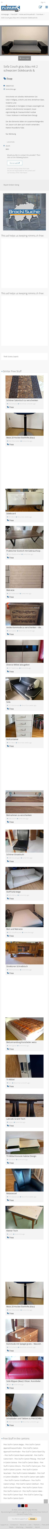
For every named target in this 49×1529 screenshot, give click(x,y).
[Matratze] (24, 576)
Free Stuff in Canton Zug (33, 1495)
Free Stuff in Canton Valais (32, 1491)
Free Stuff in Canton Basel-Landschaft (19, 1455)
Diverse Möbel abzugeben (18, 664)
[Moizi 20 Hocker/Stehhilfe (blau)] (24, 424)
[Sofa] (24, 688)
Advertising (19, 1527)
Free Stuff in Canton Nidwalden (24, 1473)
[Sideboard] (24, 500)
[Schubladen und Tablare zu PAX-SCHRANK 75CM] (24, 1405)
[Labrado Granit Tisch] (24, 1105)
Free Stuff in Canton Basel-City (33, 1451)
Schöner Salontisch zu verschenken (22, 400)
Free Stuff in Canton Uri (12, 1491)
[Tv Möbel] (24, 1066)
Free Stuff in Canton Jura (31, 1466)
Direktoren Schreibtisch (17, 966)
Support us (4, 1525)
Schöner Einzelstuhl (15, 854)
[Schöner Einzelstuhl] (24, 841)
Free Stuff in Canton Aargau (14, 1444)
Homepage (5, 14)
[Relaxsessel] (24, 1180)
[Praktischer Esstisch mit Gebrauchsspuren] (24, 537)
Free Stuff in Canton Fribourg (25, 1459)
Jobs (30, 1525)
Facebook (19, 1505)
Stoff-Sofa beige (13, 891)
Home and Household (27, 14)
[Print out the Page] (22, 23)
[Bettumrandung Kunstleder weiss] (24, 1029)
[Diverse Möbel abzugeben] (24, 651)
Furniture (40, 14)
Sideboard (11, 513)
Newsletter (29, 1527)
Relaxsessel (11, 1193)
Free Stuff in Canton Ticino (32, 1487)
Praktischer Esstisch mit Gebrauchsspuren (25, 551)
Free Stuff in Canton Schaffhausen (17, 1480)
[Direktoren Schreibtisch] (24, 953)
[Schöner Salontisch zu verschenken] (24, 387)
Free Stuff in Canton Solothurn (27, 1484)
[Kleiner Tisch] (24, 1217)
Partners (37, 1525)
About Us (23, 1525)
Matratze (10, 590)
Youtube (26, 1505)
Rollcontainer (12, 739)
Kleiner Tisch (12, 1230)
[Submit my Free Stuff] (40, 7)
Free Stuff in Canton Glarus (28, 1462)
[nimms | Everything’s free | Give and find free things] (10, 8)
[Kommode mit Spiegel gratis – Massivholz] (24, 1330)
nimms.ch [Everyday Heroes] (27, 1510)
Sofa (8, 702)
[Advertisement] (24, 263)
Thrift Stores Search (11, 356)
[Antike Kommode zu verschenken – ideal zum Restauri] (24, 614)
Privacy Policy (27, 1514)
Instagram (29, 1505)
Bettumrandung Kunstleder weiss (21, 1042)
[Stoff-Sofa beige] (24, 878)
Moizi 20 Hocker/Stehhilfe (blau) (20, 437)
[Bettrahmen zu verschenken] (24, 801)
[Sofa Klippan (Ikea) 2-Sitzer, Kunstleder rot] (24, 1367)
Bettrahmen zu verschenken (19, 815)
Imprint (37, 1527)
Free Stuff (14, 14)
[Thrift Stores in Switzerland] (24, 212)
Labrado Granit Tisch (15, 1119)
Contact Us (14, 1525)
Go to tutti (14, 163)
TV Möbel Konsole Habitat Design (21, 1156)
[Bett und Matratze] (24, 915)
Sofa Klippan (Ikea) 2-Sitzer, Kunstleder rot (25, 1381)
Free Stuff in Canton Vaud (13, 1495)
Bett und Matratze (14, 929)
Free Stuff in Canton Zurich (14, 1498)
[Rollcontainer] (24, 726)
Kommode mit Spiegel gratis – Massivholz (24, 1344)
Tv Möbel (10, 1079)
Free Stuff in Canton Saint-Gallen (32, 1477)
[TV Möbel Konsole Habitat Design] (24, 1142)
